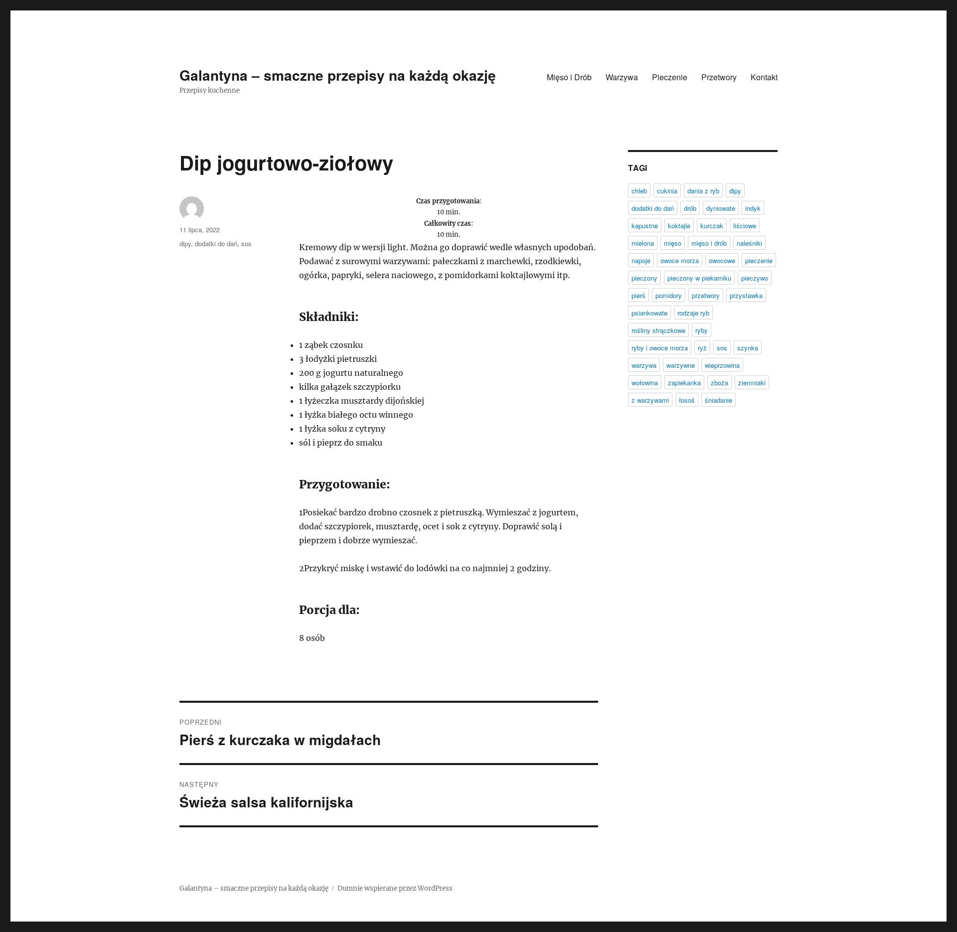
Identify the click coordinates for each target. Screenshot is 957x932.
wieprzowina (722, 365)
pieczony (644, 278)
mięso (672, 243)
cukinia (667, 190)
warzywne (680, 365)
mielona (643, 243)
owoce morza (679, 260)
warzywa (644, 365)
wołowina (645, 382)
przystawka (746, 295)
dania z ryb (703, 190)
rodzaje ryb (693, 312)
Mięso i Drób (569, 77)
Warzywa (622, 77)
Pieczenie (669, 77)
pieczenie (759, 260)
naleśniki (749, 243)
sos (246, 243)
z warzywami (650, 400)
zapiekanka (684, 382)
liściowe (744, 225)
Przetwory (719, 77)
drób (690, 208)
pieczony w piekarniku (699, 278)
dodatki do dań (216, 243)
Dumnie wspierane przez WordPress (395, 888)
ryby (701, 330)
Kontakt (764, 77)
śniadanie (718, 400)
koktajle (679, 225)
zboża (719, 382)
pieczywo (754, 278)
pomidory (668, 295)
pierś (638, 295)
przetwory (706, 295)
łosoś (687, 400)
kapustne (645, 225)
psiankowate (649, 312)
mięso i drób (709, 243)
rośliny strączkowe (658, 330)
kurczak (711, 225)
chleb (639, 190)
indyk (753, 208)
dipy (185, 243)
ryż (702, 347)
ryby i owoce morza (660, 347)
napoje (641, 260)
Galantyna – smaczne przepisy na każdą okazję (337, 75)
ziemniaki (752, 382)
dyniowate (720, 208)
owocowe (722, 260)
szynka (747, 347)
